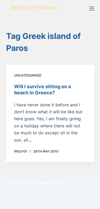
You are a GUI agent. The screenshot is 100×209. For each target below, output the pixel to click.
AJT (58, 183)
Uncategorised (28, 75)
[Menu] (91, 8)
